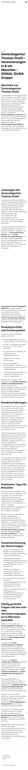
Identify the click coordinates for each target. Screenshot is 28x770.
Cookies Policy (6, 755)
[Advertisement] (14, 26)
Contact (5, 758)
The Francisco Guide (8, 2)
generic (3, 51)
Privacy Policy (6, 757)
